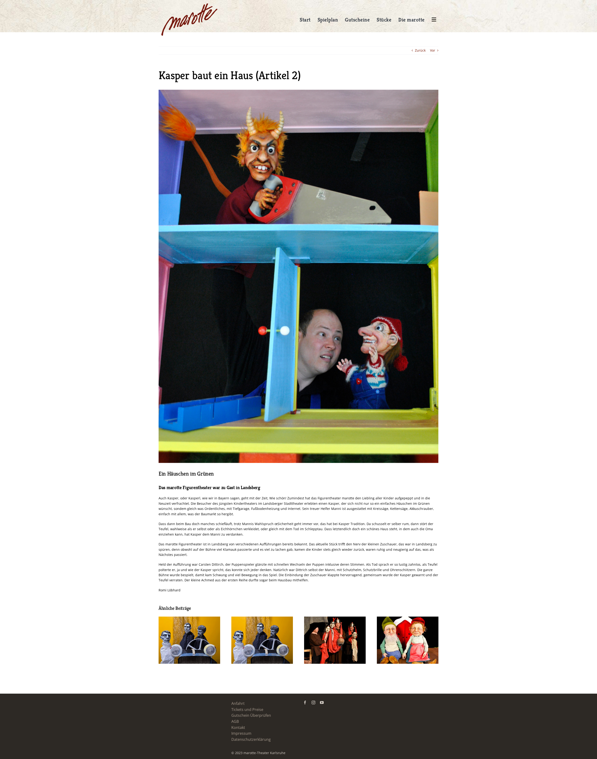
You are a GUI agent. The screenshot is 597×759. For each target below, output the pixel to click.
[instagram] (313, 702)
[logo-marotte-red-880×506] (189, 5)
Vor (432, 50)
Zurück (420, 50)
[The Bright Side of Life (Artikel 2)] (335, 619)
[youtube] (322, 702)
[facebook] (305, 702)
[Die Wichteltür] (407, 619)
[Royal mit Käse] (262, 619)
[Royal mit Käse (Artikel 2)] (189, 619)
